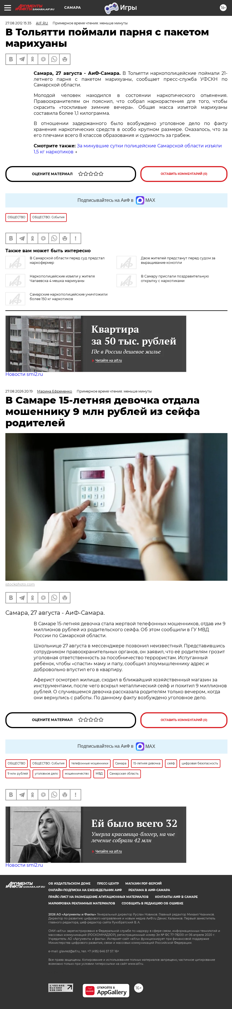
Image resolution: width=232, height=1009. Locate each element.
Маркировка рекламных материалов (81, 903)
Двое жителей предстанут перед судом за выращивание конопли (178, 260)
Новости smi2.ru (24, 374)
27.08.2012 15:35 (18, 23)
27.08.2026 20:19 (19, 391)
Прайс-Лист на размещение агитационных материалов (98, 897)
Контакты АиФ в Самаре (176, 897)
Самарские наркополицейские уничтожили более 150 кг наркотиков (69, 296)
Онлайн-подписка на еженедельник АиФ (85, 890)
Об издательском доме (69, 883)
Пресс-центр (108, 883)
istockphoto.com (20, 584)
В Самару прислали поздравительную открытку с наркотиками (175, 278)
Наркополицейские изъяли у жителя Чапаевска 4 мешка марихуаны (62, 278)
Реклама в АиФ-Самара (149, 890)
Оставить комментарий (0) (184, 174)
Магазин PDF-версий (143, 883)
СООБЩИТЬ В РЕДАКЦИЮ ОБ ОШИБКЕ (152, 903)
